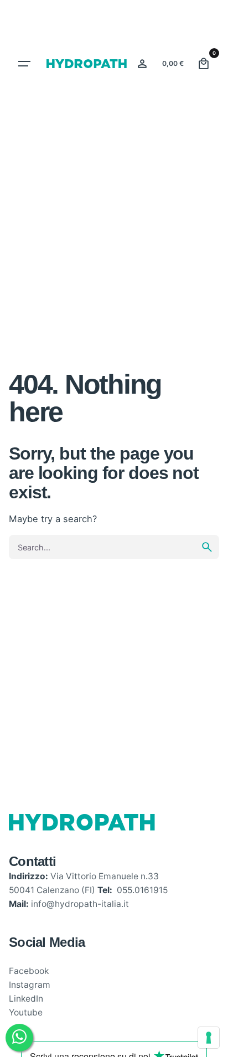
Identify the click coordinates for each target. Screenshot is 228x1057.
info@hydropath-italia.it (80, 904)
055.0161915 (142, 890)
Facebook (29, 971)
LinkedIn (26, 998)
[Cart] (203, 63)
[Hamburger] (24, 63)
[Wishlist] (142, 63)
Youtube (26, 1012)
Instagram (29, 984)
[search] (207, 547)
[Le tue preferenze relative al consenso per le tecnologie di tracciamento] (208, 1037)
